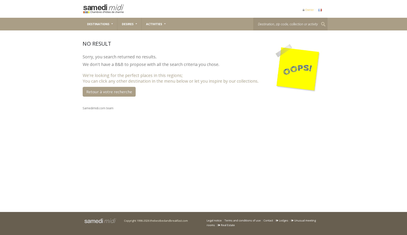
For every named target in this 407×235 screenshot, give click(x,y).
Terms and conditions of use (242, 220)
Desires (128, 24)
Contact (268, 220)
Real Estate (227, 225)
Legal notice (214, 220)
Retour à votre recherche (109, 91)
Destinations (98, 24)
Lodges (283, 220)
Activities (154, 24)
